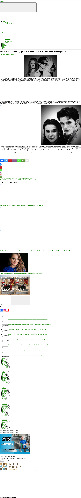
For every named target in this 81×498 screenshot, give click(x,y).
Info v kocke (7, 33)
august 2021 (4, 422)
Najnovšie (4, 312)
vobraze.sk (9, 54)
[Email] (23, 160)
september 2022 (5, 408)
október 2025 (4, 368)
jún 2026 (4, 360)
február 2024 (4, 390)
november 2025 (5, 367)
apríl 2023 (4, 400)
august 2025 (4, 371)
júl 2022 (3, 410)
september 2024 (5, 382)
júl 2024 (3, 384)
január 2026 (4, 365)
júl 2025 (3, 372)
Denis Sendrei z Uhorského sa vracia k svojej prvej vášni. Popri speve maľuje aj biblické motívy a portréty (21, 205)
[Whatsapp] (19, 160)
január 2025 (4, 378)
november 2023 (5, 393)
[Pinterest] (10, 160)
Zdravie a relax (7, 40)
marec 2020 (4, 428)
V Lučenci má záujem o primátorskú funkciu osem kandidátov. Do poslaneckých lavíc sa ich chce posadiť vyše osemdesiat (31, 344)
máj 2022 (4, 412)
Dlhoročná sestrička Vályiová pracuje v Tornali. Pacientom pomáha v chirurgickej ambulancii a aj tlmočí (27, 334)
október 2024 (4, 381)
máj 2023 (4, 399)
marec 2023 (4, 401)
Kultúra (3, 43)
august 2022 (4, 409)
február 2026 (4, 364)
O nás (3, 48)
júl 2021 (3, 423)
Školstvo (6, 38)
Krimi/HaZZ (4, 44)
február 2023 (4, 403)
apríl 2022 (4, 413)
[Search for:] (5, 304)
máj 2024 (4, 387)
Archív (3, 314)
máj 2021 (4, 425)
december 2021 (5, 417)
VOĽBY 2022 (7, 39)
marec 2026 (4, 363)
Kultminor (7, 42)
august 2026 (4, 358)
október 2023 (4, 394)
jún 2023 (4, 398)
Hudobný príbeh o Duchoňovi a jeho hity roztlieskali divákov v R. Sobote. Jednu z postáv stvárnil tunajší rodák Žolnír (23, 227)
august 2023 (4, 396)
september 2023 (5, 395)
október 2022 (4, 407)
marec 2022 (4, 414)
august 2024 (4, 383)
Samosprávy (7, 36)
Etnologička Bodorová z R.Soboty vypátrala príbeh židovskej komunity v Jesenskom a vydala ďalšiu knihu (28, 339)
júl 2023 (3, 397)
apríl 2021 (4, 426)
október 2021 (4, 420)
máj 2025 (4, 374)
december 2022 (5, 405)
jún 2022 (4, 411)
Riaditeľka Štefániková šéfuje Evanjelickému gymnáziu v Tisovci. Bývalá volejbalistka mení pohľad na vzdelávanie (29, 324)
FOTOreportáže (8, 35)
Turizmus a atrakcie (8, 23)
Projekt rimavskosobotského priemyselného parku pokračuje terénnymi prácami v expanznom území (26, 349)
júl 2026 (3, 359)
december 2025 (5, 366)
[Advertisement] (35, 91)
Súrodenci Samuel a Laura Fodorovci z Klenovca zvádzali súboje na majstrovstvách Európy (25, 355)
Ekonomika (4, 45)
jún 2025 (4, 373)
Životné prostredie (8, 41)
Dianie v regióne (5, 32)
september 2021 (5, 421)
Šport (3, 46)
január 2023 (4, 404)
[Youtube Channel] (7, 310)
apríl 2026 (4, 362)
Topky (3, 21)
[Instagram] (4, 310)
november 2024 (5, 380)
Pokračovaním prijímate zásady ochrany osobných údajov (12, 460)
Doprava (6, 34)
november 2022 (5, 406)
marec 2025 (4, 376)
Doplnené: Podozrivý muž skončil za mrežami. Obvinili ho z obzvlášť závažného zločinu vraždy (18, 179)
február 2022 (4, 415)
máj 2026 (4, 361)
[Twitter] (6, 160)
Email (1, 459)
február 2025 (4, 377)
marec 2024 (4, 389)
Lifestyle (6, 22)
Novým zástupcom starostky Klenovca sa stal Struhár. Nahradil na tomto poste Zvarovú (16, 178)
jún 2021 (4, 424)
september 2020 (5, 427)
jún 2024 (4, 385)
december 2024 (5, 379)
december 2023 (5, 392)
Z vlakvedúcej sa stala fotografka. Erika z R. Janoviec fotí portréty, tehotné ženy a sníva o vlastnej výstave (21, 273)
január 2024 (4, 391)
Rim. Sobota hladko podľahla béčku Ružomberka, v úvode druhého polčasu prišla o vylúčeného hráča (27, 329)
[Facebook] (2, 160)
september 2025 (5, 369)
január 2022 (4, 416)
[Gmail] (27, 160)
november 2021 (5, 419)
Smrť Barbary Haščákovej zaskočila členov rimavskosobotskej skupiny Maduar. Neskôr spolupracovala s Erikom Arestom (25, 155)
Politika (3, 47)
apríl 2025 (4, 375)
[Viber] (14, 160)
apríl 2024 (4, 388)
